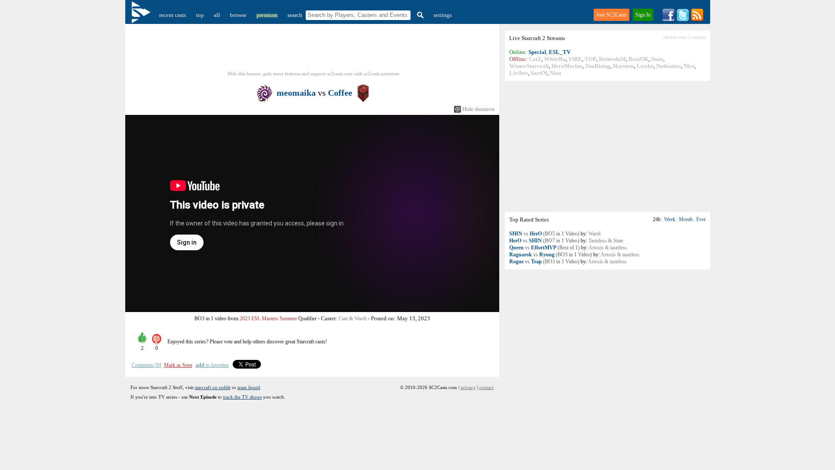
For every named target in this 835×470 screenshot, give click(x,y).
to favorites (212, 365)
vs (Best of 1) (544, 248)
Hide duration (478, 109)
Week (669, 219)
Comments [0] (146, 365)
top (200, 15)
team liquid (248, 387)
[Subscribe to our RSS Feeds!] (697, 20)
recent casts (172, 15)
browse (238, 15)
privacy (468, 387)
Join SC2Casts (611, 15)
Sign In (643, 15)
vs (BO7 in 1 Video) (544, 241)
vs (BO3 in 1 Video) (550, 255)
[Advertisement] (607, 146)
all (217, 15)
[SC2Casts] (142, 15)
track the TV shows (242, 397)
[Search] (419, 15)
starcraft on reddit (212, 387)
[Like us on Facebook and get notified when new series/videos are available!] (668, 20)
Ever (701, 219)
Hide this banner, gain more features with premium (313, 73)
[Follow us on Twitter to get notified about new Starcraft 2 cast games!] (682, 20)
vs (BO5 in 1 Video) (544, 234)
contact (486, 387)
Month (686, 219)
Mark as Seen (178, 365)
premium (267, 15)
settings (443, 15)
